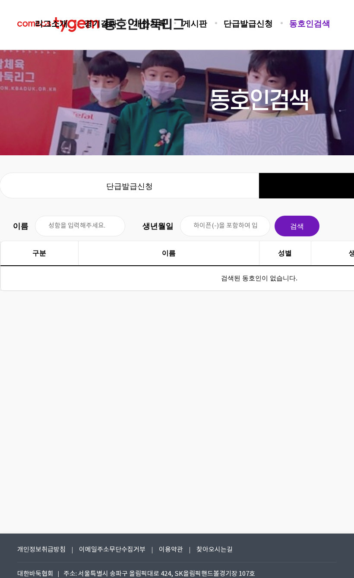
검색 (297, 226)
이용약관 (171, 549)
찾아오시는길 (214, 549)
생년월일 (158, 226)
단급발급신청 (129, 186)
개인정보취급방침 (41, 549)
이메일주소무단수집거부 (112, 549)
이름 (20, 226)
